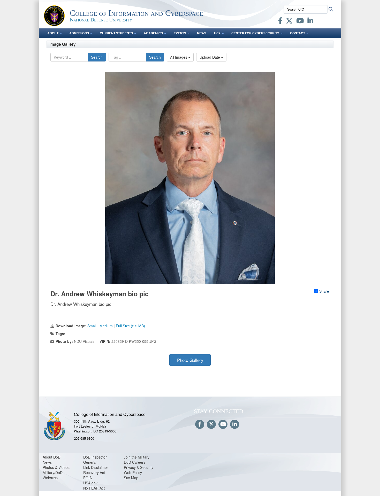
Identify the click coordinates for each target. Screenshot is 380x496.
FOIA (87, 477)
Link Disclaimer (95, 467)
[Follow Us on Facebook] (199, 424)
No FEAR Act (94, 488)
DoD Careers (134, 462)
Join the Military (136, 457)
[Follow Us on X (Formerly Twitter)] (211, 424)
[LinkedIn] (310, 21)
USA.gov (90, 482)
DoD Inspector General (95, 459)
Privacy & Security (138, 467)
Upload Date (210, 57)
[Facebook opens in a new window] (280, 21)
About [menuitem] (52, 33)
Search (97, 57)
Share (324, 291)
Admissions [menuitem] (79, 33)
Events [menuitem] (180, 33)
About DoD (51, 457)
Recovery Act (94, 472)
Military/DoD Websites (53, 475)
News (47, 462)
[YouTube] (300, 21)
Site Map (131, 477)
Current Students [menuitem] (116, 33)
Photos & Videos (56, 467)
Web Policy (133, 472)
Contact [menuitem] (297, 33)
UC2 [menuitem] (217, 33)
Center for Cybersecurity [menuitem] (255, 33)
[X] (289, 21)
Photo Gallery (190, 360)
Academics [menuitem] (153, 33)
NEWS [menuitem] (201, 33)
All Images (179, 57)
